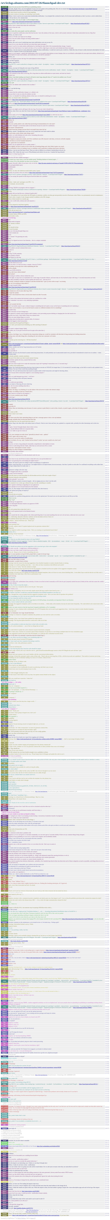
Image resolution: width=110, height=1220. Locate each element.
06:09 (107, 406)
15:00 (107, 1056)
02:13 (107, 154)
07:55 (107, 699)
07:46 (107, 635)
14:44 (107, 1003)
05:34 (107, 356)
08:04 (107, 727)
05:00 (107, 279)
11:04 (107, 931)
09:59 (107, 844)
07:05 (107, 522)
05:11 (107, 315)
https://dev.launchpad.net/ (42, 535)
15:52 (107, 1078)
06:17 (107, 427)
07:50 (107, 661)
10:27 (107, 885)
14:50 (107, 1037)
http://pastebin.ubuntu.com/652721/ (23, 1208)
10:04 (107, 866)
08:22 (107, 759)
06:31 (107, 490)
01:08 (107, 62)
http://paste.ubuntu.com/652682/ (30, 1191)
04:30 (107, 231)
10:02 (107, 859)
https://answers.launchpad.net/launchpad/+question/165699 (60, 952)
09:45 (107, 829)
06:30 (107, 485)
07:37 (107, 590)
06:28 (107, 473)
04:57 (107, 250)
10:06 (107, 872)
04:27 (107, 204)
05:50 (107, 378)
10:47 (107, 900)
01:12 (107, 79)
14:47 (107, 1020)
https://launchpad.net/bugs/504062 (17, 542)
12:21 (107, 957)
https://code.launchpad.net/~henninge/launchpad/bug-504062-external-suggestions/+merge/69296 (34, 1067)
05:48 (107, 368)
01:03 (107, 48)
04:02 (107, 157)
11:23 (107, 935)
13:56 (107, 971)
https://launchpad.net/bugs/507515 (80, 64)
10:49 (107, 902)
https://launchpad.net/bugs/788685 (82, 982)
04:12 (107, 159)
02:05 (107, 146)
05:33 (107, 353)
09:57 (107, 838)
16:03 (107, 1115)
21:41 (107, 1200)
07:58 (107, 716)
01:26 (107, 84)
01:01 (107, 35)
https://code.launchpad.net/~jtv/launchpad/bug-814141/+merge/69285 (44, 969)
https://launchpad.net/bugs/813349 (17, 557)
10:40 (107, 896)
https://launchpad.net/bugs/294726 (94, 401)
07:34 (107, 573)
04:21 (107, 172)
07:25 (107, 533)
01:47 (107, 113)
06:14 (107, 408)
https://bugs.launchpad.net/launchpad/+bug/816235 (22, 287)
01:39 (107, 109)
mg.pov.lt (33, 1218)
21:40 (107, 1195)
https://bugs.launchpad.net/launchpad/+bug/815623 (26, 21)
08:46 (107, 802)
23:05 (107, 1208)
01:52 (107, 114)
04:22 (107, 184)
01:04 (107, 50)
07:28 (107, 548)
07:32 (107, 570)
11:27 (107, 943)
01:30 (107, 99)
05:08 (107, 308)
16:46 (107, 1125)
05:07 (107, 300)
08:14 (107, 750)
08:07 (107, 733)
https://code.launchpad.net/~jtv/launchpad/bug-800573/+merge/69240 (35, 875)
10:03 (107, 864)
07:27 (107, 544)
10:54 (107, 913)
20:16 (107, 1140)
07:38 (107, 594)
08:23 (107, 761)
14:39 (107, 974)
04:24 (107, 193)
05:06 (107, 296)
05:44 (107, 365)
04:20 (107, 167)
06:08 (107, 397)
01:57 (107, 139)
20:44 (107, 1146)
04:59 (107, 270)
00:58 (107, 9)
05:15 (107, 340)
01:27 (107, 86)
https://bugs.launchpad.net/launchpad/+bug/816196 (26, 99)
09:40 (107, 816)
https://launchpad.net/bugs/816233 (82, 208)
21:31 (107, 1174)
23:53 (107, 1215)
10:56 (107, 919)
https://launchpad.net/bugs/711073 (73, 174)
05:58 (107, 386)
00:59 (107, 14)
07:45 (107, 633)
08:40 (107, 797)
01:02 (107, 44)
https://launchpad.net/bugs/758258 (76, 189)
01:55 (107, 127)
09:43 (107, 821)
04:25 (107, 197)
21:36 (107, 1182)
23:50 (107, 1213)
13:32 (107, 967)
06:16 (107, 421)
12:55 (107, 963)
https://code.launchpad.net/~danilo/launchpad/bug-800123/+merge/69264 (46, 957)
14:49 (107, 1036)
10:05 (107, 870)
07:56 (107, 705)
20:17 (107, 1142)
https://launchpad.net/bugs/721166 (17, 260)
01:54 (107, 125)
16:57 (107, 1128)
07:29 (107, 563)
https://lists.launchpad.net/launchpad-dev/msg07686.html (77, 919)
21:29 (107, 1165)
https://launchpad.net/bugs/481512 (88, 1084)
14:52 (107, 1049)
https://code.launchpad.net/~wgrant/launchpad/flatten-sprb (24, 212)
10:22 (107, 875)
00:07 (107, 7)
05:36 (107, 360)
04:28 (107, 216)
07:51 (107, 663)
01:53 (107, 120)
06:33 (107, 501)
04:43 (107, 244)
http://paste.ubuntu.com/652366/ (19, 941)
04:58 (107, 264)
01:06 (107, 58)
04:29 (107, 219)
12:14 (107, 956)
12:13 (107, 954)
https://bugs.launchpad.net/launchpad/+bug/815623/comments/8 (32, 103)
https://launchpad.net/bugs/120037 (17, 118)
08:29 (107, 778)
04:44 (107, 248)
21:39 (107, 1189)
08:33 (107, 784)
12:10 (107, 952)
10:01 (107, 855)
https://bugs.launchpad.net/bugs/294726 (19, 399)
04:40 (107, 240)
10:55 (107, 917)
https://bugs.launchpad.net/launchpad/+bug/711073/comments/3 (46, 172)
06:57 (107, 520)
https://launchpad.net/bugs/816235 (70, 246)
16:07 (107, 1123)
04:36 (107, 234)
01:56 (107, 131)
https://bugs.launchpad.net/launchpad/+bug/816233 (24, 206)
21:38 (107, 1185)
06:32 (107, 496)
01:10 (107, 75)
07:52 (107, 665)
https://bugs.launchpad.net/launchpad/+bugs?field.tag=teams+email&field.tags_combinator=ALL (64, 111)
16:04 (107, 1121)
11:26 (107, 941)
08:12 (107, 742)
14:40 (107, 985)
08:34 (107, 787)
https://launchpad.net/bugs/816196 (77, 101)
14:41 (107, 987)
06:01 (107, 389)
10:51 (107, 911)
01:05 (107, 54)
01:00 (107, 19)
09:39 (107, 810)
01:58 (107, 142)
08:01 (107, 720)
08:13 (107, 744)
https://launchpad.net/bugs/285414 (17, 71)
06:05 (107, 393)
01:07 (107, 60)
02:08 (107, 150)
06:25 (107, 455)
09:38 (107, 806)
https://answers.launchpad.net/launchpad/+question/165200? (62, 950)
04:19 (107, 163)
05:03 (107, 285)
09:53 (107, 833)
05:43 (107, 363)
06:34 (107, 507)
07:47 (107, 641)
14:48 (107, 1034)
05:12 (107, 319)
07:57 (107, 709)
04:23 (107, 191)
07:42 (107, 620)
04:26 (107, 201)
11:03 (107, 924)
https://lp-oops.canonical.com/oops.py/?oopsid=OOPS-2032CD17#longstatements (60, 163)
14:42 (107, 991)
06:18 (107, 440)
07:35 (107, 576)
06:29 (107, 479)
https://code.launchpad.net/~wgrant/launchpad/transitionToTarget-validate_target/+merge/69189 (34, 343)
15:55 (107, 1093)
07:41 (107, 609)
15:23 (107, 1071)
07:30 (107, 565)
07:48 (107, 650)
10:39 (107, 894)
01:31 (107, 107)
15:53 (107, 1082)
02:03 (107, 144)
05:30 (107, 347)
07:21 (107, 532)
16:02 (107, 1107)
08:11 (107, 739)
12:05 (107, 950)
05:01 (107, 283)
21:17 (107, 1151)
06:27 (107, 465)
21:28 (107, 1155)
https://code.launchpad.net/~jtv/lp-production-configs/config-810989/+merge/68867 (39, 739)
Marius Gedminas (22, 1218)
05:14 (107, 336)
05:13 (107, 326)
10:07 (107, 874)
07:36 (107, 582)
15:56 (107, 1095)
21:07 (107, 1148)
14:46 (107, 1013)
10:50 (107, 905)
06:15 (107, 412)
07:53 (107, 674)
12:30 (107, 961)
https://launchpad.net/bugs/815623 (80, 23)
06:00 (107, 387)
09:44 (107, 825)
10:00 (107, 849)
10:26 (107, 883)
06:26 (107, 459)
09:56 (107, 834)
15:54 (107, 1088)
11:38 (107, 948)
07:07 (107, 526)
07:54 (107, 688)
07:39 (107, 598)
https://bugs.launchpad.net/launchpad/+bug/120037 (36, 114)
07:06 (107, 524)
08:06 (107, 729)
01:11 (107, 77)
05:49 (107, 372)
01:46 (107, 111)
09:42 (107, 819)
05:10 (107, 313)
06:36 (107, 517)
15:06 (107, 1062)
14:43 (107, 995)
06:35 (107, 511)
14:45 (107, 1009)
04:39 (107, 238)
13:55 (107, 969)
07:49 (107, 657)
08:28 (107, 774)
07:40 (107, 604)
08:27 (107, 772)
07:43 (107, 624)
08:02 (107, 722)
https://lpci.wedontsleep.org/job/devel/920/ (48, 1146)
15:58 (107, 1099)
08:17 (107, 754)
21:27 (107, 1153)
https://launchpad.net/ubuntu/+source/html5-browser (83, 8)
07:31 (107, 568)
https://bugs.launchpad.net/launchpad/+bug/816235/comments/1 (25, 244)
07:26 (107, 537)
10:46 (107, 898)
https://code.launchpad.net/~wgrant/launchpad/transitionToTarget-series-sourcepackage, (36, 1215)
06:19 (107, 445)
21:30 (107, 1166)
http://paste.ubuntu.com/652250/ (30, 570)
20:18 (107, 1144)
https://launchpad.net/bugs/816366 (67, 937)
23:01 (107, 1206)
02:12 (107, 152)
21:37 (107, 1183)
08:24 (107, 767)
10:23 (107, 881)
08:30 (107, 782)
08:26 (107, 769)
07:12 (107, 530)
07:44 (107, 629)
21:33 (107, 1180)
